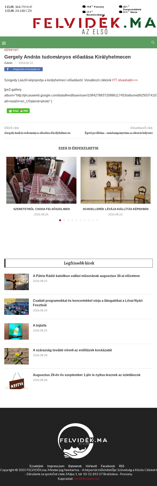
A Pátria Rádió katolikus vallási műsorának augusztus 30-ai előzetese (86, 276)
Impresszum (55, 466)
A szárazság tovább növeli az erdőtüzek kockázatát (72, 350)
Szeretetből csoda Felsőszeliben (41, 209)
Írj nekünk (36, 466)
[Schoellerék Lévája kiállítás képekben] (116, 180)
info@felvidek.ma (86, 478)
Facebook (108, 466)
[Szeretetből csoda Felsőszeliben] (41, 180)
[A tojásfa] (16, 331)
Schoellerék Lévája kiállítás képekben (115, 209)
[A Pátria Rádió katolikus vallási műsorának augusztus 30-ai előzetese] (16, 282)
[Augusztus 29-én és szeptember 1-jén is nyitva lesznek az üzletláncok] (16, 381)
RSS (121, 466)
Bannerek (75, 466)
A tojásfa (39, 325)
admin (8, 62)
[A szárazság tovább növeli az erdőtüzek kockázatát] (16, 356)
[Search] (153, 42)
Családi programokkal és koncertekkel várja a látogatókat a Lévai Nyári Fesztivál (87, 303)
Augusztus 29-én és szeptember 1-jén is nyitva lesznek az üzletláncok (86, 375)
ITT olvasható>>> (124, 80)
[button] (11, 191)
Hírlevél (91, 466)
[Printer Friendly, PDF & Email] (18, 110)
